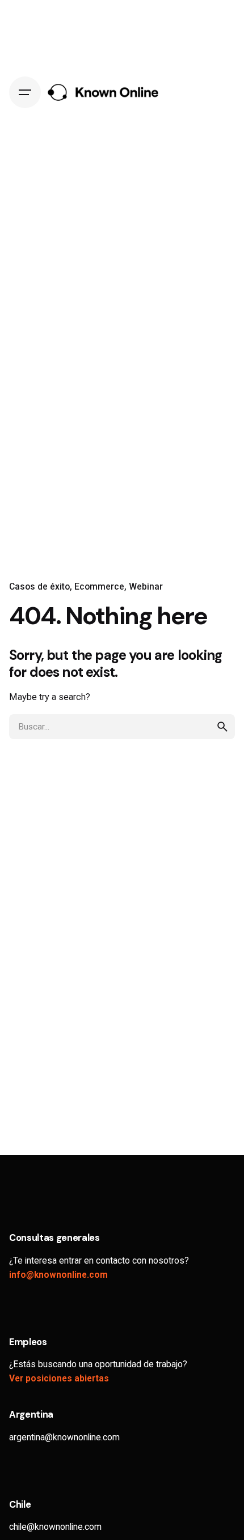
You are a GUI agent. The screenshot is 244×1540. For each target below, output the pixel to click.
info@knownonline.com (58, 1275)
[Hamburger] (25, 92)
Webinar (146, 587)
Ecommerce (99, 587)
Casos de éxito (39, 587)
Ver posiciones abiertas (59, 1378)
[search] (222, 726)
